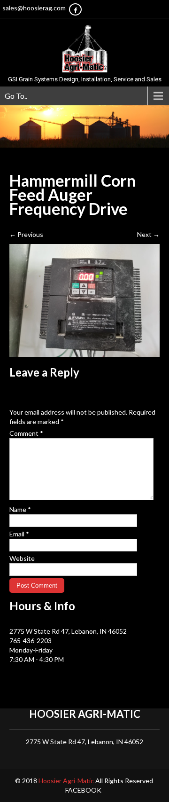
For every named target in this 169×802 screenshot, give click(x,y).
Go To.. (16, 95)
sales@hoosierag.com (34, 8)
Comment (26, 433)
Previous (26, 234)
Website (22, 558)
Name (20, 509)
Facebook (83, 790)
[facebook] (75, 9)
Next (148, 234)
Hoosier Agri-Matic (66, 781)
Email (19, 534)
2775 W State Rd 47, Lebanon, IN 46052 (68, 631)
